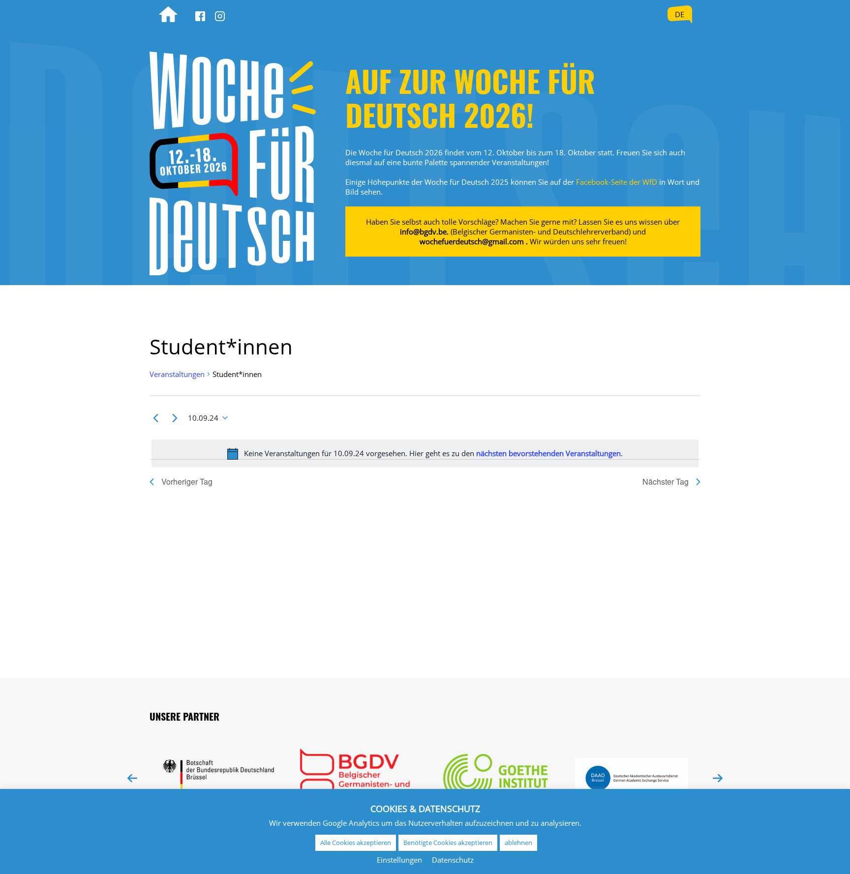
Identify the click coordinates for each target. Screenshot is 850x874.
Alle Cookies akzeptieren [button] (355, 842)
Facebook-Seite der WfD (616, 182)
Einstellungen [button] (399, 860)
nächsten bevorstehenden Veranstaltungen (548, 453)
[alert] (425, 453)
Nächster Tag (665, 481)
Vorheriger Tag (186, 481)
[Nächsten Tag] (175, 418)
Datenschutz (453, 860)
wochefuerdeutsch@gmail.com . (474, 241)
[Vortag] (155, 418)
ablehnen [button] (518, 842)
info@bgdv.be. (424, 231)
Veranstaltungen (177, 374)
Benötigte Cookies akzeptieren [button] (447, 842)
